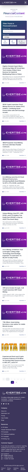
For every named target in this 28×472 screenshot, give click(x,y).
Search (5, 43)
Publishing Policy (16, 468)
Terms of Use (3, 468)
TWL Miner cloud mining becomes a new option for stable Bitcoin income (14, 324)
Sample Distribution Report (8, 429)
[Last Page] (16, 382)
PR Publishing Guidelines (8, 434)
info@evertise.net (8, 455)
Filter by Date (6, 34)
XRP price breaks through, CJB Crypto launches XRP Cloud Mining (13, 290)
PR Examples (4, 432)
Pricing (3, 415)
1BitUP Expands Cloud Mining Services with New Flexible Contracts (13, 145)
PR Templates (5, 436)
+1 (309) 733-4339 (8, 458)
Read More (21, 82)
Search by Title (6, 28)
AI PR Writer (4, 427)
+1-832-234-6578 (8, 457)
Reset (13, 43)
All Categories (22, 42)
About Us (3, 411)
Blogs (2, 420)
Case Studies (4, 418)
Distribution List (5, 413)
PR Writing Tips (5, 438)
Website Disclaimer (23, 468)
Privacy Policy (9, 468)
